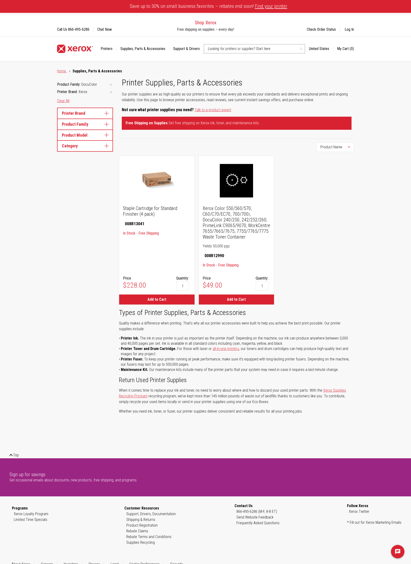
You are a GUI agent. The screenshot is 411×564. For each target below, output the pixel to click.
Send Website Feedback (255, 517)
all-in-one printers (226, 348)
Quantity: (182, 278)
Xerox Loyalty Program (31, 514)
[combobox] (254, 49)
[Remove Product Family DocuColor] (111, 85)
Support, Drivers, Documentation (151, 514)
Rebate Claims (137, 531)
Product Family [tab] (75, 124)
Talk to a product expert (213, 110)
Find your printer (271, 6)
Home (62, 71)
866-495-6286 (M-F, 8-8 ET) (256, 511)
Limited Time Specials (30, 519)
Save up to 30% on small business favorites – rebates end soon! (208, 6)
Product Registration (142, 525)
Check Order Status (321, 29)
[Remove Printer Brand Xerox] (111, 92)
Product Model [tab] (75, 135)
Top (16, 455)
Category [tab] (70, 145)
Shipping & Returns (140, 519)
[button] (321, 49)
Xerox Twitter (359, 511)
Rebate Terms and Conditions (148, 536)
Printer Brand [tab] (73, 113)
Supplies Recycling (140, 542)
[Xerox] (75, 48)
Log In (349, 29)
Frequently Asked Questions (257, 523)
